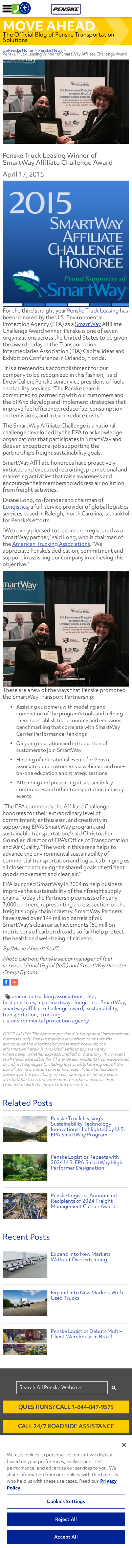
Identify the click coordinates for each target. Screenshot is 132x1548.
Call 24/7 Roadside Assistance (66, 1426)
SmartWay (88, 324)
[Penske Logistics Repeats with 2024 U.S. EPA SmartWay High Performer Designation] (25, 1168)
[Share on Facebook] (6, 982)
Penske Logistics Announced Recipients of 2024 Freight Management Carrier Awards (84, 1201)
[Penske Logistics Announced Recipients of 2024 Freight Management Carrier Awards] (25, 1207)
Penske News (50, 50)
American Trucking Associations (51, 544)
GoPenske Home (18, 50)
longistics (85, 1002)
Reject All (66, 1519)
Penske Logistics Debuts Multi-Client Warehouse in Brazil (86, 1333)
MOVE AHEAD (49, 25)
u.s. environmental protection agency (46, 1020)
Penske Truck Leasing (93, 310)
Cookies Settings (66, 1501)
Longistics (15, 506)
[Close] (123, 1444)
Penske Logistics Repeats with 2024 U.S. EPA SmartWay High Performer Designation (87, 1162)
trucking (51, 1014)
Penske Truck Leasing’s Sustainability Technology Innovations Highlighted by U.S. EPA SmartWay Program (88, 1126)
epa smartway (54, 1002)
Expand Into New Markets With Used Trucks (87, 1295)
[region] (66, 1491)
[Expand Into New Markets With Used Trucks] (25, 1305)
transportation (20, 1014)
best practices (19, 1002)
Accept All (66, 1537)
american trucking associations (47, 996)
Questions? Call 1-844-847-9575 (66, 1407)
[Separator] (14, 982)
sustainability (102, 1008)
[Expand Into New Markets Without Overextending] (25, 1266)
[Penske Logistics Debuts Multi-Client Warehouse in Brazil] (25, 1343)
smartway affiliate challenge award (43, 1008)
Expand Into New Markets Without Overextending (80, 1256)
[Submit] (114, 1387)
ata (91, 996)
